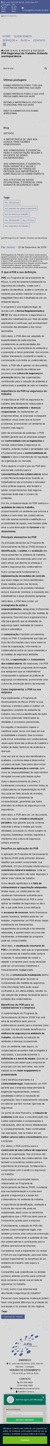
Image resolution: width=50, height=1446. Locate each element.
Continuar (25, 1440)
